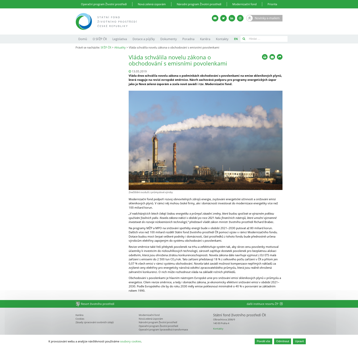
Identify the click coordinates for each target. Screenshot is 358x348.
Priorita (272, 4)
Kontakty (222, 39)
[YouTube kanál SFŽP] (215, 18)
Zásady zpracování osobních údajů (95, 322)
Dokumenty (168, 39)
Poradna (188, 39)
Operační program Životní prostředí (104, 4)
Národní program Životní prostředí (199, 4)
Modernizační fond (244, 4)
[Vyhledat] (244, 39)
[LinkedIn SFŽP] (232, 18)
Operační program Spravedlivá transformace (163, 329)
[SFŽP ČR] (135, 21)
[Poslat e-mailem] (272, 57)
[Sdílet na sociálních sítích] (279, 57)
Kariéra (205, 39)
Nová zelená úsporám (152, 4)
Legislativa (119, 39)
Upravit (299, 341)
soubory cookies (130, 341)
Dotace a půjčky (144, 39)
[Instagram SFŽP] (240, 18)
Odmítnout (282, 341)
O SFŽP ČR (100, 39)
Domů (82, 39)
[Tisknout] (265, 57)
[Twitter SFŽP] (223, 18)
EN (236, 39)
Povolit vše (263, 341)
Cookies (80, 318)
